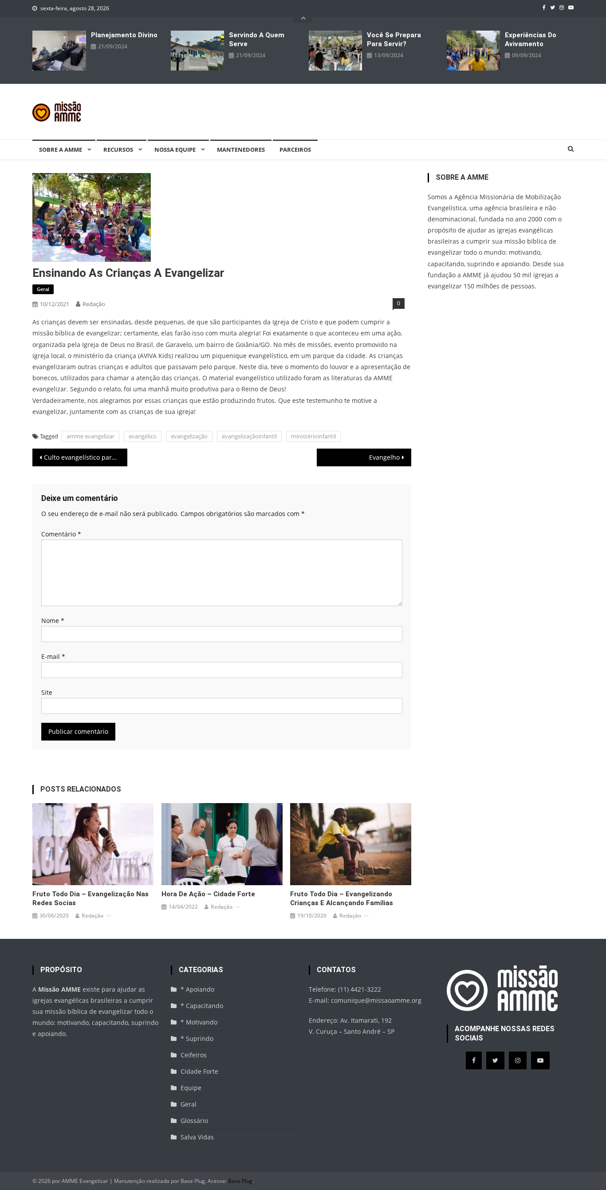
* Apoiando (197, 989)
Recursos (118, 150)
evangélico (143, 436)
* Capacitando (202, 1005)
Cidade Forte (199, 1071)
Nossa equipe (175, 150)
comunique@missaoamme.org (376, 1000)
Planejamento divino (124, 35)
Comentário (61, 534)
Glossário (194, 1120)
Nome (52, 620)
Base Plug (240, 1181)
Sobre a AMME (60, 150)
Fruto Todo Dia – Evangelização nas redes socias (90, 898)
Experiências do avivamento (530, 39)
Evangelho (384, 457)
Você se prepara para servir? (394, 39)
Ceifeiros (194, 1055)
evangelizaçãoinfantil (249, 436)
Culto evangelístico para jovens (85, 457)
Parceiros (295, 150)
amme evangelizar (90, 436)
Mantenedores (241, 150)
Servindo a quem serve (256, 39)
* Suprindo (197, 1038)
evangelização (189, 436)
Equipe (191, 1088)
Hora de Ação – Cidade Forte (208, 894)
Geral (43, 289)
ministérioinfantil (313, 436)
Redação (94, 304)
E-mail (53, 656)
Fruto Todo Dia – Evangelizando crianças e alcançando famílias (341, 898)
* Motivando (199, 1022)
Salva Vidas (197, 1137)
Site (46, 692)
